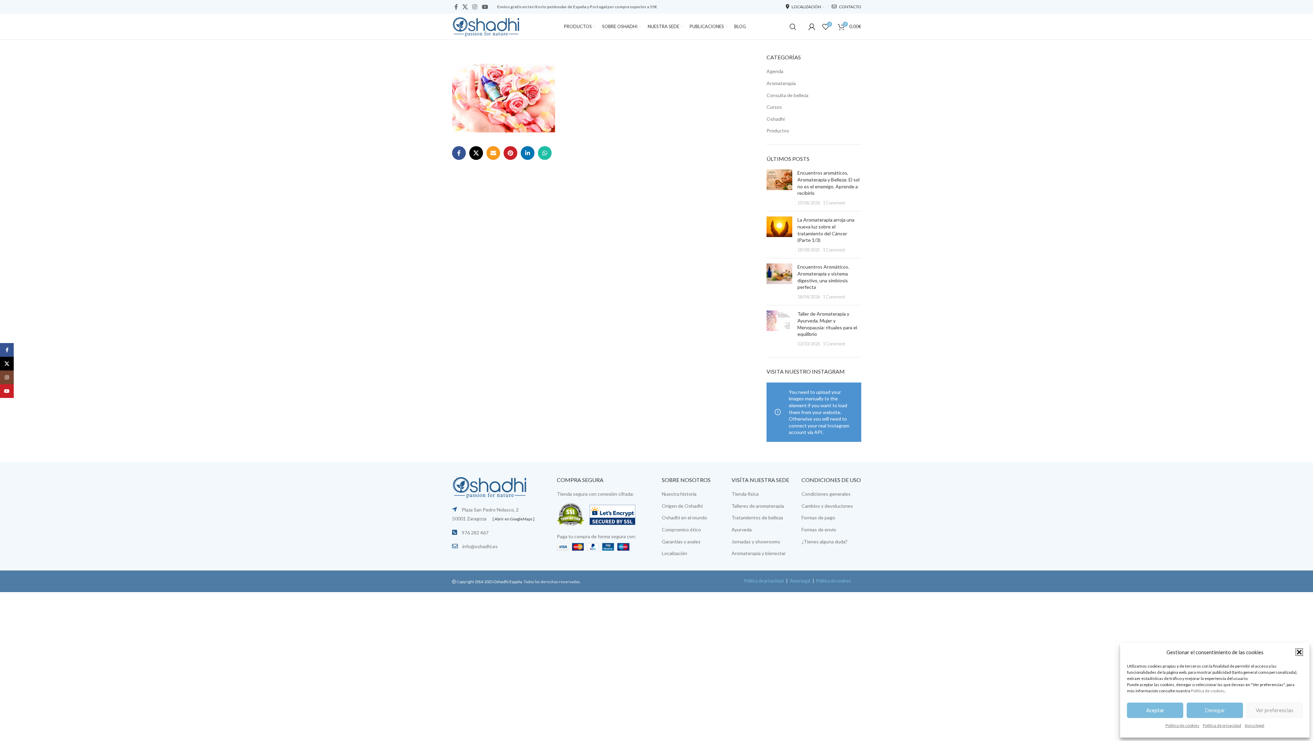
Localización (674, 553)
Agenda (775, 71)
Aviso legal (1254, 725)
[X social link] (465, 7)
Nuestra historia (679, 494)
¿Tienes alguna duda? (825, 541)
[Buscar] (793, 27)
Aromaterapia (781, 83)
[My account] (812, 27)
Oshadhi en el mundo (684, 517)
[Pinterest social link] (510, 153)
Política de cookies (1208, 690)
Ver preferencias (1274, 710)
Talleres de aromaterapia (758, 506)
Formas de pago (818, 517)
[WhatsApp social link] (545, 153)
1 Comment (834, 202)
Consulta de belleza (787, 95)
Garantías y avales (681, 541)
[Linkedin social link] (527, 153)
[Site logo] (486, 26)
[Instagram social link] (475, 7)
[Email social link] (493, 153)
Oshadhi (776, 119)
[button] (1299, 652)
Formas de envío (819, 529)
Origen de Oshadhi (682, 506)
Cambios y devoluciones (827, 506)
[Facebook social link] (456, 7)
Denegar (1215, 710)
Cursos (774, 107)
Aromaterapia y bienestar (759, 553)
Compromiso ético (681, 529)
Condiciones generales (826, 494)
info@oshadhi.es (480, 546)
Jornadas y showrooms (756, 541)
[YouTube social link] (485, 7)
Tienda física (745, 494)
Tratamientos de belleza (757, 517)
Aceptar (1155, 710)
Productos (778, 130)
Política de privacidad (1222, 725)
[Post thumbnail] (779, 187)
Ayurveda (742, 529)
